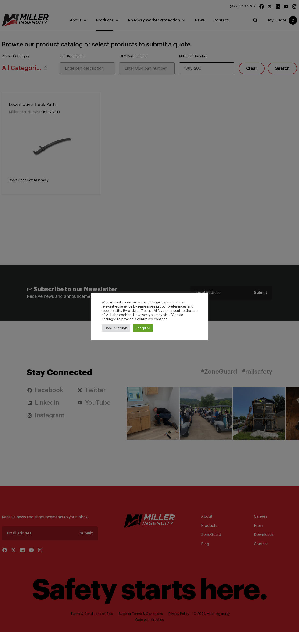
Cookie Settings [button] (116, 328)
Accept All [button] (142, 328)
